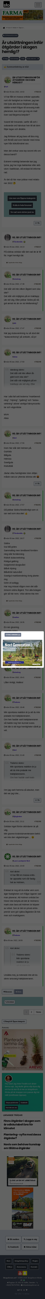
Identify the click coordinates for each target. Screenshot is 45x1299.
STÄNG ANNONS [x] (13, 635)
